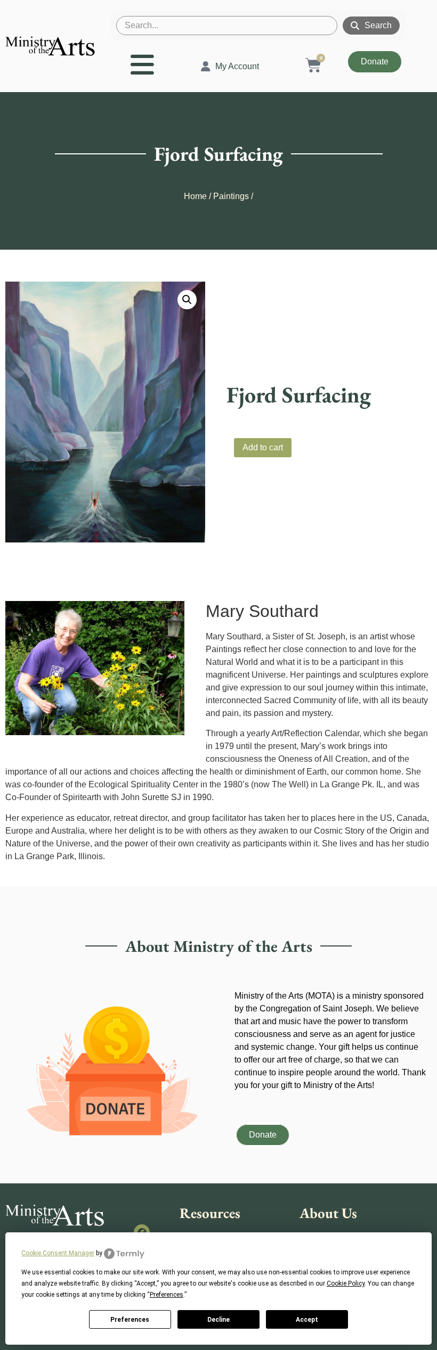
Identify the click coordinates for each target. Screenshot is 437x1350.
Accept (307, 1319)
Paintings (231, 196)
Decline (218, 1319)
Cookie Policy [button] (346, 1283)
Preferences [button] (166, 1294)
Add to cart (262, 447)
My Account (237, 66)
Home (195, 196)
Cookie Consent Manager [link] (57, 1253)
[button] (187, 299)
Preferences (129, 1319)
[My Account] (205, 66)
